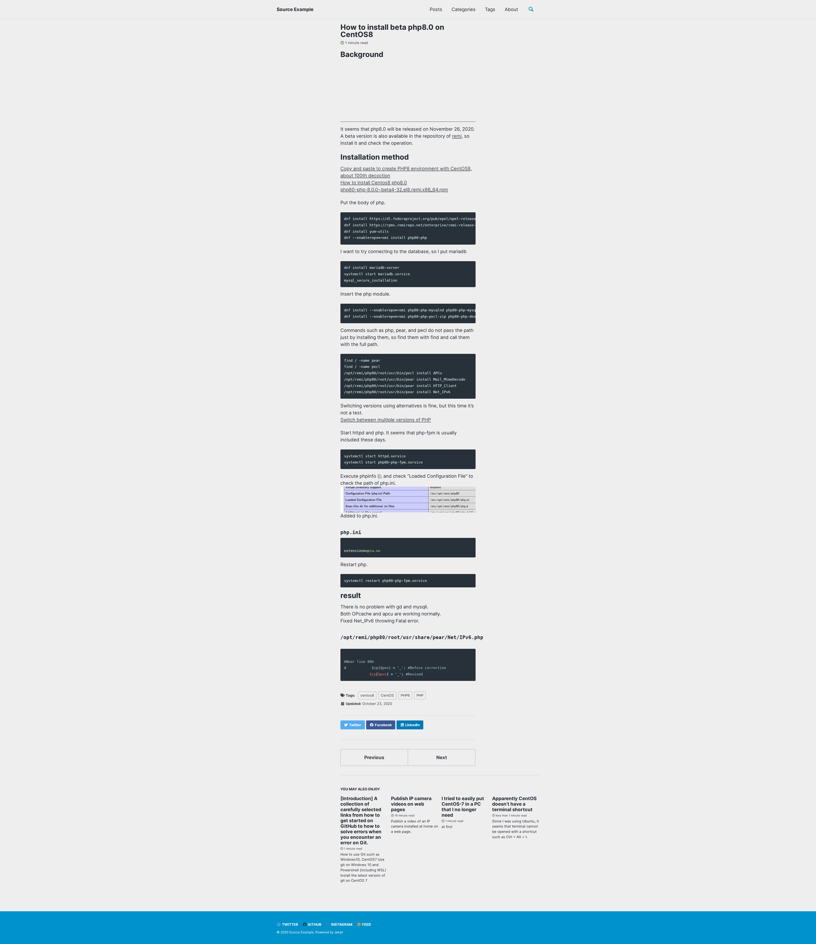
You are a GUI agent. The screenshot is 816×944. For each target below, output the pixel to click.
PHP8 (405, 695)
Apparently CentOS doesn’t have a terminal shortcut (514, 804)
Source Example (295, 9)
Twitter (289, 924)
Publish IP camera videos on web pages (411, 804)
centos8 (367, 695)
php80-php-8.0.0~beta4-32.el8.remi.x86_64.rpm (394, 189)
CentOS (387, 695)
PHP (419, 695)
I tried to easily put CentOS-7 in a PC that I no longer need (463, 807)
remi (457, 136)
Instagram (341, 924)
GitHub (314, 924)
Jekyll (338, 932)
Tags (490, 9)
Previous (374, 757)
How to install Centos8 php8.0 (373, 182)
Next (441, 757)
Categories (464, 9)
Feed (366, 924)
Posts (436, 9)
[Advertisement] (467, 92)
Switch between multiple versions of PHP (385, 419)
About (511, 9)
